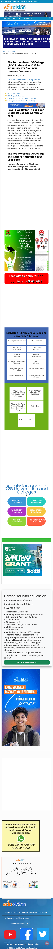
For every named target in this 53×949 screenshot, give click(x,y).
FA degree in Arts (13, 93)
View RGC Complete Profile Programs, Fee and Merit (18, 394)
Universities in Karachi (16, 375)
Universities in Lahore (36, 368)
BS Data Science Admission (36, 348)
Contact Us (19, 944)
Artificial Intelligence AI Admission (36, 376)
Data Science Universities (16, 348)
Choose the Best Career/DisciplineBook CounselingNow (18, 407)
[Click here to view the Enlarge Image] (26, 250)
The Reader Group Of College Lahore (24, 79)
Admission (12, 52)
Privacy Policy (32, 944)
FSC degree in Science (15, 96)
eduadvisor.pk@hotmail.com (18, 918)
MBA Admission (36, 341)
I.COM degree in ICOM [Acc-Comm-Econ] (22, 98)
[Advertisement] (26, 202)
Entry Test (35, 406)
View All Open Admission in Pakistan (35, 393)
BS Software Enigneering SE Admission (17, 362)
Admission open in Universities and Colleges (26, 489)
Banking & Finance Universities (16, 369)
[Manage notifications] (47, 943)
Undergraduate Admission (17, 341)
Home (4, 52)
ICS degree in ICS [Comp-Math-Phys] (21, 101)
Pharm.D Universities (36, 355)
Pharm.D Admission (16, 355)
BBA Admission (36, 362)
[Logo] (26, 903)
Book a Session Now (27, 662)
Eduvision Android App (20, 923)
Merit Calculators (26, 419)
